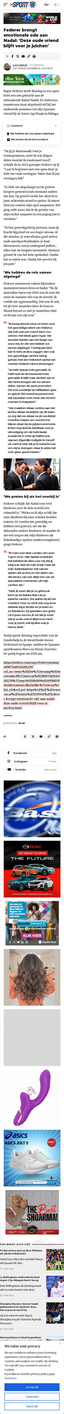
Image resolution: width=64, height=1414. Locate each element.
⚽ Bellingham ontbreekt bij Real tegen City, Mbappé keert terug (19, 1279)
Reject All (32, 1406)
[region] (32, 1377)
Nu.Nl (21, 723)
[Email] (23, 56)
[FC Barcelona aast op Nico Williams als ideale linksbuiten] (55, 1259)
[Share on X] (17, 56)
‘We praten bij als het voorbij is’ (29, 139)
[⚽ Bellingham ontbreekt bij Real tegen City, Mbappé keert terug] (55, 1286)
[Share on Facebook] (12, 56)
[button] (7, 4)
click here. (10, 1378)
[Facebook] (32, 753)
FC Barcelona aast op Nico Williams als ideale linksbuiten (21, 1252)
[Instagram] (32, 761)
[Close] (60, 1343)
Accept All (32, 1387)
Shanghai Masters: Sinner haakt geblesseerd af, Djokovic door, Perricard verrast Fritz (19, 1307)
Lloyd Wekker (20, 65)
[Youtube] (32, 769)
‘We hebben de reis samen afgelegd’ (32, 133)
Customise (32, 1396)
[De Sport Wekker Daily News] (23, 4)
